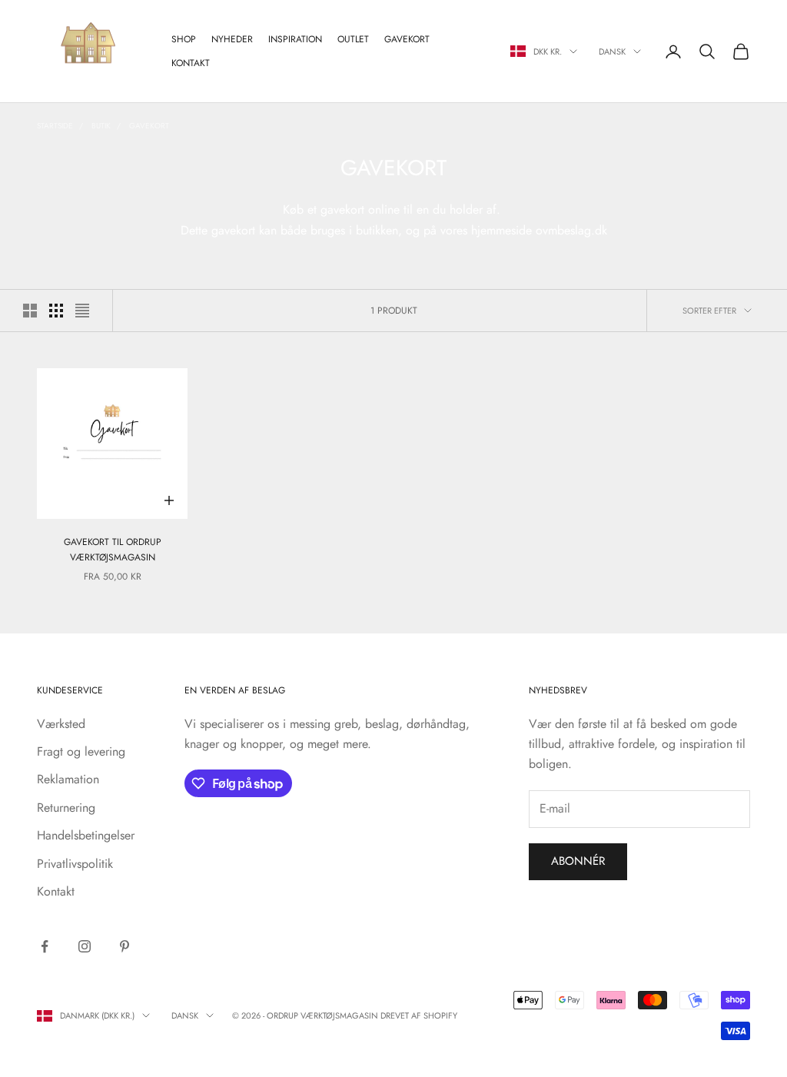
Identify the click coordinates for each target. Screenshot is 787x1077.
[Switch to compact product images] (82, 310)
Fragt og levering (81, 751)
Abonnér (578, 861)
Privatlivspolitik (75, 864)
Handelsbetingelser (85, 835)
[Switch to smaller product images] (56, 310)
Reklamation (68, 779)
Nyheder (232, 39)
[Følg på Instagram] (84, 946)
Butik (101, 125)
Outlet (353, 39)
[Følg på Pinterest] (124, 946)
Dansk (612, 51)
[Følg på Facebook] (44, 946)
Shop (183, 39)
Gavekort (407, 39)
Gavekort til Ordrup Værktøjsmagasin (112, 549)
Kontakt (190, 63)
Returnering (66, 807)
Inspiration (295, 39)
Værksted (61, 724)
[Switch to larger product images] (30, 310)
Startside (55, 125)
